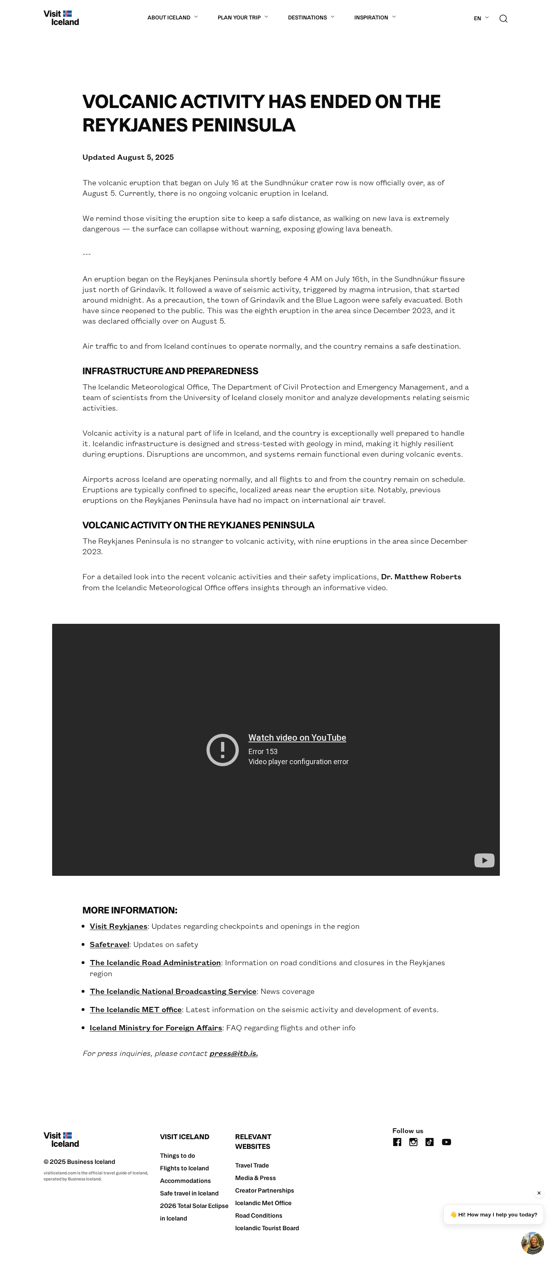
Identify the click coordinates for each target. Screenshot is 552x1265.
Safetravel (109, 944)
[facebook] (397, 1141)
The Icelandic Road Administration (155, 962)
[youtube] (446, 1141)
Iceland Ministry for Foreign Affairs (156, 1027)
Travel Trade (252, 1165)
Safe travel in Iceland (189, 1193)
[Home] (61, 18)
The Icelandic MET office (136, 1009)
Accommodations (185, 1180)
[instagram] (413, 1141)
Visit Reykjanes (118, 926)
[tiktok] (429, 1141)
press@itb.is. (233, 1053)
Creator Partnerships (264, 1190)
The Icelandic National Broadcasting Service (173, 991)
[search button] (503, 17)
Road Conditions (258, 1215)
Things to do (177, 1155)
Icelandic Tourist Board (267, 1228)
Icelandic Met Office (263, 1202)
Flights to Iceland (184, 1168)
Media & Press (255, 1177)
